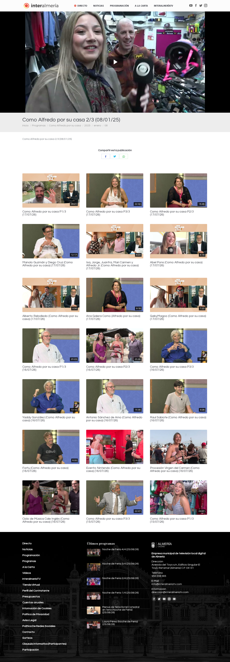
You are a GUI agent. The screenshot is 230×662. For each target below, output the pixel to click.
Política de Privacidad (35, 614)
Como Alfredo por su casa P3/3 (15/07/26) (108, 520)
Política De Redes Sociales (38, 626)
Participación (30, 649)
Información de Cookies (37, 608)
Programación (31, 555)
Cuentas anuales (33, 602)
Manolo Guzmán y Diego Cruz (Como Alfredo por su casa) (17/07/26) (47, 264)
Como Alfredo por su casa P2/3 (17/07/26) (172, 213)
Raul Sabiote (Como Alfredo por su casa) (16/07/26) (178, 419)
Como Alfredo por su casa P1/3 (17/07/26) (44, 213)
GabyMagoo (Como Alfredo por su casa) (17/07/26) (178, 318)
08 (106, 125)
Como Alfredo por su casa (65, 125)
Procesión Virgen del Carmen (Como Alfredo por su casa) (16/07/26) (175, 470)
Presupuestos (31, 596)
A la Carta (28, 567)
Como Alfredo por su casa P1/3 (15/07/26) (172, 520)
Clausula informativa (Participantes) (44, 643)
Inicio (25, 125)
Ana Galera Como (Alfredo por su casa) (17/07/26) (113, 318)
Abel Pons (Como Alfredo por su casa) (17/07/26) (176, 264)
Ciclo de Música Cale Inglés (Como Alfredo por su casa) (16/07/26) (46, 520)
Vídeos (26, 573)
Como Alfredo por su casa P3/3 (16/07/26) (172, 368)
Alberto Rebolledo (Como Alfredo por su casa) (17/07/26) (50, 318)
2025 (87, 125)
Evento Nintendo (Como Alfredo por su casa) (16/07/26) (113, 470)
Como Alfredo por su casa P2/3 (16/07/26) (108, 368)
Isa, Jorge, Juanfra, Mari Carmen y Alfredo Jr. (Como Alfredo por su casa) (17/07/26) (112, 265)
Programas (39, 125)
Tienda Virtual (31, 584)
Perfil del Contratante (35, 590)
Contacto (28, 632)
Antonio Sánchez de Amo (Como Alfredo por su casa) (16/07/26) (114, 419)
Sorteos (27, 638)
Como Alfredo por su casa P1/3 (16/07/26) (44, 368)
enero (97, 125)
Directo (27, 543)
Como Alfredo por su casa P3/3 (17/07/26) (108, 213)
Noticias (27, 549)
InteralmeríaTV (31, 579)
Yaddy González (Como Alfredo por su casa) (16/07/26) (48, 419)
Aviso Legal (29, 620)
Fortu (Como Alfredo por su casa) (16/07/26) (45, 470)
